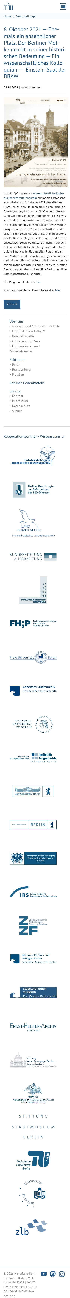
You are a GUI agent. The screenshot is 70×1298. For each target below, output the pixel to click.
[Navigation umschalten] (63, 6)
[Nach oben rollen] (61, 1289)
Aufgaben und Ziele (26, 341)
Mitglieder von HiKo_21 (29, 331)
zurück (12, 304)
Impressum (20, 401)
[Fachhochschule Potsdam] (33, 624)
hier (39, 282)
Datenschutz (21, 406)
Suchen (17, 411)
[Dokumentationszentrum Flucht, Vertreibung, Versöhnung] (33, 590)
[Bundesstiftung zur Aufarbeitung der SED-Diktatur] (33, 557)
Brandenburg (21, 369)
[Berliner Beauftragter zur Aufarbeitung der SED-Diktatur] (33, 490)
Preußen (18, 374)
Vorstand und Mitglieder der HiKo (36, 326)
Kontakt (17, 396)
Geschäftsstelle (23, 336)
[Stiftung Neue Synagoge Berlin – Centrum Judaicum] (33, 1060)
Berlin (16, 364)
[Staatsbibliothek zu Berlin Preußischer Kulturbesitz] (33, 993)
